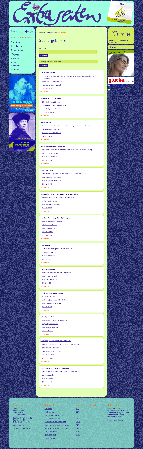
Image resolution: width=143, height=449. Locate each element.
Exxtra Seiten (42, 32)
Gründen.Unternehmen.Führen (55, 418)
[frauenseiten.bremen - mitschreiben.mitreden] (121, 88)
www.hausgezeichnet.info (51, 204)
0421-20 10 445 (47, 184)
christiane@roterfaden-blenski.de (54, 300)
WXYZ (78, 435)
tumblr (55, 31)
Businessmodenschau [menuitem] (17, 50)
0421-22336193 (47, 232)
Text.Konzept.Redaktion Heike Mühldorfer (56, 341)
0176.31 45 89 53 (48, 112)
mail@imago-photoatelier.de (52, 129)
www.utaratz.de (47, 378)
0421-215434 (46, 259)
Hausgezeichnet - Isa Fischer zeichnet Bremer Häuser (60, 194)
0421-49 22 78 (47, 160)
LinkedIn (47, 31)
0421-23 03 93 (47, 136)
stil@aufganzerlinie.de (50, 324)
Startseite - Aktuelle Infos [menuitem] (22, 32)
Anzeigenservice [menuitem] (19, 42)
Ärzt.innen (48, 409)
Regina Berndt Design (48, 269)
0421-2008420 (47, 307)
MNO (78, 422)
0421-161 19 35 (47, 382)
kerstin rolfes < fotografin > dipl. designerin (56, 218)
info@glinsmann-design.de (51, 177)
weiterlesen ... (45, 92)
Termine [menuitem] (15, 55)
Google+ (45, 31)
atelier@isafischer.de (49, 201)
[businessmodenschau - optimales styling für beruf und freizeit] (121, 76)
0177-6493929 (47, 235)
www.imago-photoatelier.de (51, 133)
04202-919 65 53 (47, 331)
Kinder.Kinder (49, 412)
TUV (77, 431)
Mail (52, 31)
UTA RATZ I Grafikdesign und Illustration (55, 368)
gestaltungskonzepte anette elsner (53, 146)
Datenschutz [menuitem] (15, 66)
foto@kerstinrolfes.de (49, 225)
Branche (42, 48)
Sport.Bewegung (50, 435)
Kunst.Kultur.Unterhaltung (53, 415)
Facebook (40, 31)
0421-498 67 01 (47, 88)
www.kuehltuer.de (48, 256)
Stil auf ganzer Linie (48, 317)
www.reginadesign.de (49, 279)
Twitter (42, 31)
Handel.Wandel (49, 438)
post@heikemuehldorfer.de (51, 348)
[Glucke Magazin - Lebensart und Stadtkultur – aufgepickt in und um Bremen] (121, 83)
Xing (50, 31)
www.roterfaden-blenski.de (51, 303)
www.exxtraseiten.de (20, 425)
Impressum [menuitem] (15, 69)
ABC (77, 409)
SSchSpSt (79, 428)
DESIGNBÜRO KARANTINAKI (51, 98)
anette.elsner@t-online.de (51, 153)
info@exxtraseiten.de (25, 422)
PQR (77, 425)
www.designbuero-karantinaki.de (53, 109)
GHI (77, 415)
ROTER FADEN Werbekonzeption (52, 293)
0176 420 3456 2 (47, 358)
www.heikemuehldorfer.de (51, 351)
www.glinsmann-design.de (51, 181)
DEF (77, 412)
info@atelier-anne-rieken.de (52, 82)
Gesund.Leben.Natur (51, 431)
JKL (77, 418)
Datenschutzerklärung (115, 420)
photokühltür (45, 245)
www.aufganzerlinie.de (50, 327)
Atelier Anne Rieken (48, 73)
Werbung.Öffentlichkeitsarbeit (55, 422)
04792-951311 (47, 283)
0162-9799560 (47, 208)
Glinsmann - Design (47, 170)
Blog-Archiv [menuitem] (15, 58)
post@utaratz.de (48, 375)
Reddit (57, 31)
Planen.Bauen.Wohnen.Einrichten (56, 428)
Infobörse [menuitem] (17, 46)
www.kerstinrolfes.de (49, 228)
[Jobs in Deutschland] (116, 90)
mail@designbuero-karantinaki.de (54, 105)
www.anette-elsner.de (49, 157)
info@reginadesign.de (49, 276)
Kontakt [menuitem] (13, 62)
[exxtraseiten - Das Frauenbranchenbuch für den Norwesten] (57, 25)
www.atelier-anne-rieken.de (52, 85)
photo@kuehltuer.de (49, 252)
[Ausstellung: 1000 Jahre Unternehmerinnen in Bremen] (22, 112)
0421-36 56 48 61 (48, 355)
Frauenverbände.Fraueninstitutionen (57, 425)
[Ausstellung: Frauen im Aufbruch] (22, 150)
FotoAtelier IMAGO (47, 122)
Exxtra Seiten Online (52, 32)
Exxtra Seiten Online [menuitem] (21, 37)
